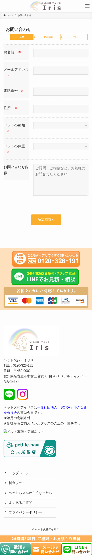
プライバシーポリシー (25, 512)
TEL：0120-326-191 (18, 365)
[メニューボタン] (87, 6)
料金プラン (17, 483)
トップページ (19, 473)
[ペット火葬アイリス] (45, 6)
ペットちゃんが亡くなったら (30, 493)
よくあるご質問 (20, 502)
